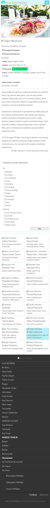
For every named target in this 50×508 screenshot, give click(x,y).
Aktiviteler (6, 392)
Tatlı (7, 202)
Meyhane (22, 46)
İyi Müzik (9, 216)
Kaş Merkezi (7, 425)
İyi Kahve (9, 175)
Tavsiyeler (6, 408)
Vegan (8, 193)
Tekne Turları (8, 380)
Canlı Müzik (10, 222)
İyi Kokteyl (10, 199)
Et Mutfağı (10, 187)
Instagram (16, 50)
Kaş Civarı (6, 433)
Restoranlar (7, 454)
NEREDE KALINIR (10, 421)
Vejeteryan (10, 196)
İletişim (5, 417)
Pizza (8, 181)
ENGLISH (44, 495)
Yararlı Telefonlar (10, 412)
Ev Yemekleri (11, 178)
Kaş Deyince (7, 400)
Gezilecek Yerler (9, 388)
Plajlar (5, 384)
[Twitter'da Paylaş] (43, 155)
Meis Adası (7, 404)
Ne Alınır (6, 470)
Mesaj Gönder (21, 69)
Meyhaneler (7, 458)
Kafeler (5, 445)
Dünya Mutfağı (11, 190)
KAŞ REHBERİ (8, 363)
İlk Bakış (5, 367)
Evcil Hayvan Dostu (13, 213)
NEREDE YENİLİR (10, 437)
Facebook (16, 54)
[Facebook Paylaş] (47, 155)
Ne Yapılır (6, 466)
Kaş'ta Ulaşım (8, 375)
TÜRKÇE (33, 495)
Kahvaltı (9, 172)
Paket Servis (11, 225)
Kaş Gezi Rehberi (17, 2)
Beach (8, 205)
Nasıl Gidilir (7, 371)
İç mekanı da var (12, 219)
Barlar (5, 450)
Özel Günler (7, 396)
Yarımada (6, 429)
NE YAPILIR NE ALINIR (12, 462)
